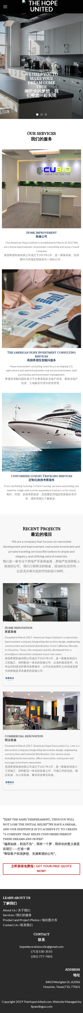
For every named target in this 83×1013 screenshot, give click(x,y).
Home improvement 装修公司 (41, 234)
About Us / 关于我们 (16, 910)
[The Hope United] (41, 11)
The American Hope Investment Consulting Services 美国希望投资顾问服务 (41, 356)
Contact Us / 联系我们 (18, 925)
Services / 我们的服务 (17, 915)
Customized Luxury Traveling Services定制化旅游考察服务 (41, 478)
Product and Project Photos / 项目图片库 (30, 920)
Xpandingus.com (42, 1006)
